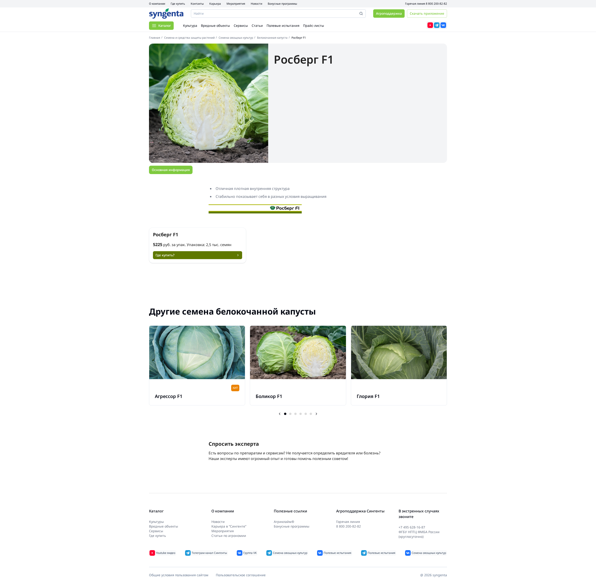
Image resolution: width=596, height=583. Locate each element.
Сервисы (241, 25)
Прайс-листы (313, 25)
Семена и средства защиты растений (189, 38)
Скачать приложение (427, 13)
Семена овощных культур (236, 38)
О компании (157, 4)
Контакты (197, 4)
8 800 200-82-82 (436, 4)
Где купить (178, 4)
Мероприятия (236, 4)
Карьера (215, 4)
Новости (256, 4)
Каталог (164, 25)
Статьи (257, 25)
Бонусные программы (282, 4)
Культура (190, 25)
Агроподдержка (389, 13)
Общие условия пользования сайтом (178, 575)
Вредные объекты (215, 25)
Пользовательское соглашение (241, 575)
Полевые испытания (283, 25)
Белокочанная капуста (272, 38)
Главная (154, 38)
